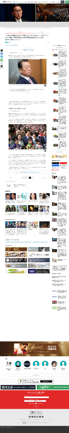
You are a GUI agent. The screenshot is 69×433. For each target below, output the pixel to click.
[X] (32, 417)
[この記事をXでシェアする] (1, 50)
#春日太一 (30, 242)
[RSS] (42, 417)
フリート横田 (61, 77)
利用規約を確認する (31, 403)
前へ (11, 177)
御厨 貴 (9, 42)
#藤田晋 (38, 242)
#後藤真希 (42, 242)
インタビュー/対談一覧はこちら (10, 181)
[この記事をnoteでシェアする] (1, 63)
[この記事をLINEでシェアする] (1, 60)
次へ (44, 177)
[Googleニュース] (37, 417)
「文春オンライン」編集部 (63, 124)
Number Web (3, 427)
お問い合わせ (29, 419)
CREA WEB (8, 427)
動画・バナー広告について (37, 419)
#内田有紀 (11, 242)
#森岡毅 (34, 242)
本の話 (12, 427)
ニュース (7, 45)
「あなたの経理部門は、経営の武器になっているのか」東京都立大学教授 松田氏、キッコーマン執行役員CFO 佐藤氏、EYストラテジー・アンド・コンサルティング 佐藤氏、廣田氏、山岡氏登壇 (22, 232)
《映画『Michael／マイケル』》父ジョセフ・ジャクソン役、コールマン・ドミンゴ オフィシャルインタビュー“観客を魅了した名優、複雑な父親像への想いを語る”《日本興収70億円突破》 (44, 231)
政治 (12, 45)
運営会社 (50, 419)
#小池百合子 (21, 242)
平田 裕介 (61, 95)
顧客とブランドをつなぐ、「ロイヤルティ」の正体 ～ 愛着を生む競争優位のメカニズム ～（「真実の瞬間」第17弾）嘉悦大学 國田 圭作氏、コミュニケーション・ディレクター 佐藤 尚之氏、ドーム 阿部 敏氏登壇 (10, 232)
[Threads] (35, 417)
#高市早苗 (7, 242)
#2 (42, 32)
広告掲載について (22, 419)
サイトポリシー (45, 419)
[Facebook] (30, 417)
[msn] (40, 417)
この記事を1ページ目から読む (28, 49)
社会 (10, 45)
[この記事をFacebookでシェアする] (1, 53)
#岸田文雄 (16, 45)
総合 (61, 47)
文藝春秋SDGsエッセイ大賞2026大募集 (32, 229)
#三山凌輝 (25, 242)
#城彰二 (46, 242)
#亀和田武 (16, 242)
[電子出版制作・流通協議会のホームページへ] (24, 422)
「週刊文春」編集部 (62, 139)
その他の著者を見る (36, 375)
